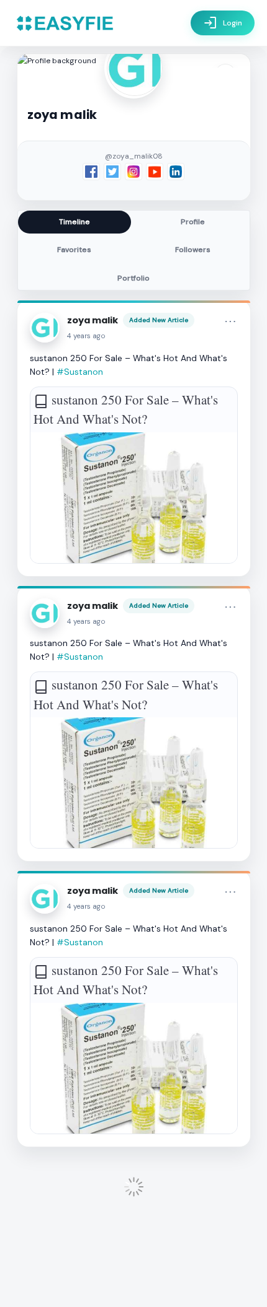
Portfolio (133, 278)
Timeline (74, 222)
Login (222, 23)
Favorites (74, 250)
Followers (192, 250)
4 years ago (86, 336)
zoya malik (92, 320)
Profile (193, 222)
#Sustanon (80, 371)
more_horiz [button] (230, 321)
